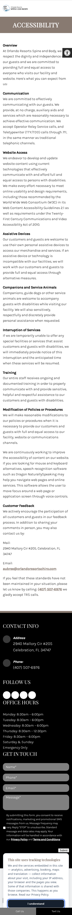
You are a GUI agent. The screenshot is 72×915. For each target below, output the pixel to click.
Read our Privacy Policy (33, 894)
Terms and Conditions (46, 839)
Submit (64, 850)
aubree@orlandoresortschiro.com (29, 569)
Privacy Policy (19, 839)
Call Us (19, 911)
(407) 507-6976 (50, 589)
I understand (36, 903)
